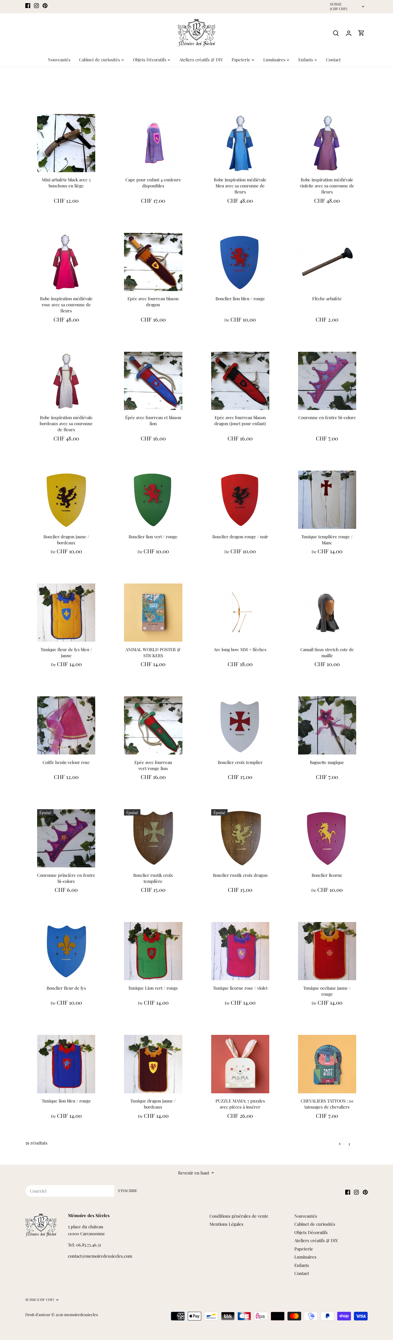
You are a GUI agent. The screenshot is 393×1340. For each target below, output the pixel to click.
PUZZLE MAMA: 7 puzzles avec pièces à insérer (240, 1104)
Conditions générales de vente (238, 1216)
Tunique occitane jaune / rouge (327, 991)
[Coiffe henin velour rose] (66, 725)
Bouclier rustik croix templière (153, 878)
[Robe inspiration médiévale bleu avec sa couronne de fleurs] (240, 143)
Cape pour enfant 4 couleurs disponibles (153, 183)
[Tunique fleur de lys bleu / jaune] (66, 612)
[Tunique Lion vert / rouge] (153, 951)
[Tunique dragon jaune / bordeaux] (153, 1064)
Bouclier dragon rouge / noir (240, 536)
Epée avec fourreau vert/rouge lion (153, 765)
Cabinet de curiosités (314, 1224)
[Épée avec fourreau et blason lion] (153, 381)
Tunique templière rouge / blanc (327, 539)
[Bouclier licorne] (327, 838)
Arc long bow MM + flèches (240, 649)
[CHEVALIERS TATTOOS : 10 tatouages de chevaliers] (327, 1064)
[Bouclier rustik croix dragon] (240, 838)
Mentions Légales (226, 1224)
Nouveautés (305, 1216)
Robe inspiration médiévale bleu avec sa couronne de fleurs (240, 186)
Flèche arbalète (327, 298)
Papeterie (303, 1249)
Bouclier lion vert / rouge (153, 536)
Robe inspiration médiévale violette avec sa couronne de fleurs (327, 186)
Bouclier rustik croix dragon (240, 875)
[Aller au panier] (361, 33)
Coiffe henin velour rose (66, 762)
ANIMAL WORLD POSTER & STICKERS (153, 652)
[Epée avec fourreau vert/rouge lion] (153, 725)
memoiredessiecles (81, 1314)
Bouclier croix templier (240, 762)
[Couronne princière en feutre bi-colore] (66, 838)
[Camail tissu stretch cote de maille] (327, 612)
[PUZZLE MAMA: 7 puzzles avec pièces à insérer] (240, 1064)
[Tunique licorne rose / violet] (240, 951)
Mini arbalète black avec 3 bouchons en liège (66, 183)
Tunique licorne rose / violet (240, 988)
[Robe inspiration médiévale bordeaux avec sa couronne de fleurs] (66, 381)
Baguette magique (327, 762)
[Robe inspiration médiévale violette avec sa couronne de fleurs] (327, 143)
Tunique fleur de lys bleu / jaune (66, 652)
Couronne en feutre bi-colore (327, 417)
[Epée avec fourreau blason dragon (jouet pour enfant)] (240, 381)
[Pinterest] (45, 5)
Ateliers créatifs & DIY (316, 1240)
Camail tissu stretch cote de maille (327, 652)
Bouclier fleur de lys (66, 988)
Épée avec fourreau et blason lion (153, 420)
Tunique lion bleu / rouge (66, 1101)
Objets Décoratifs (311, 1232)
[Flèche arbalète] (327, 262)
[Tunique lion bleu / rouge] (66, 1064)
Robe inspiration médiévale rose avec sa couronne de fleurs (66, 304)
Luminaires (305, 1257)
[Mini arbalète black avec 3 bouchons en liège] (66, 143)
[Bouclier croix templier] (240, 725)
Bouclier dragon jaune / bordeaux (66, 539)
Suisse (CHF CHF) (338, 6)
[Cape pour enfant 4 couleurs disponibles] (153, 143)
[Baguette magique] (327, 725)
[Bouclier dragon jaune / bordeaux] (66, 500)
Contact (301, 1273)
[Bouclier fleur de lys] (66, 951)
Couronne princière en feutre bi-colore (66, 878)
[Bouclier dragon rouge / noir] (240, 500)
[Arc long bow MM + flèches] (240, 612)
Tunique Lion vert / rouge (153, 988)
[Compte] (348, 33)
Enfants (301, 1265)
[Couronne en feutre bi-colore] (327, 381)
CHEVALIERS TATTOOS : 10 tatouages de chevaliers (327, 1104)
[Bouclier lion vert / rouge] (153, 500)
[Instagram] (36, 5)
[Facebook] (27, 5)
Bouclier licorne (327, 875)
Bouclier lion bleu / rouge (240, 298)
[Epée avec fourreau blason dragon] (153, 262)
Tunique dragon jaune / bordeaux (153, 1104)
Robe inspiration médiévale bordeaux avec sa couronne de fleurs (66, 423)
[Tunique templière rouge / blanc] (327, 500)
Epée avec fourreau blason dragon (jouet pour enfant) (240, 420)
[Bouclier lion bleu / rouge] (240, 262)
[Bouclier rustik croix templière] (153, 838)
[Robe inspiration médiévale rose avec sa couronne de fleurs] (66, 262)
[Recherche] (336, 33)
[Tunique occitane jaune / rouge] (327, 951)
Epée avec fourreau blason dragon (153, 301)
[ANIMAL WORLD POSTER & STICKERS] (153, 612)
